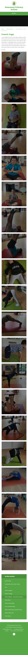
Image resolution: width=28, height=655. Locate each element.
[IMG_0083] (14, 272)
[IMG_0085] (14, 220)
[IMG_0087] (14, 168)
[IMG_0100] (14, 506)
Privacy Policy (13, 630)
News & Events (10, 29)
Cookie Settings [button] (19, 630)
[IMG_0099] (14, 480)
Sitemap (7, 630)
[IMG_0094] (14, 350)
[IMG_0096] (14, 402)
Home (2, 29)
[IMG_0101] (14, 532)
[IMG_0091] (14, 64)
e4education (19, 627)
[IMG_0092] (14, 298)
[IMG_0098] (14, 454)
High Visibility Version (7, 629)
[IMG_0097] (14, 428)
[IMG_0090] (14, 90)
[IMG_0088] (14, 142)
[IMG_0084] (14, 246)
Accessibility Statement (18, 629)
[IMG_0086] (14, 194)
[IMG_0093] (14, 324)
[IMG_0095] (14, 376)
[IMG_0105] (14, 558)
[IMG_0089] (14, 116)
